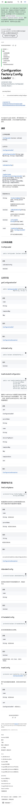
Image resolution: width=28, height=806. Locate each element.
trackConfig (14, 228)
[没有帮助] (15, 45)
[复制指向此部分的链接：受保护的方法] (14, 483)
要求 (2, 740)
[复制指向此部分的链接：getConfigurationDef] (18, 283)
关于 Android (4, 796)
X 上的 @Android (5, 756)
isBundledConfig (16, 209)
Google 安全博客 (5, 764)
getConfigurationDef (9, 154)
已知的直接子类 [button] (13, 103)
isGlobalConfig (7, 165)
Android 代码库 (5, 737)
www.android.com (5, 783)
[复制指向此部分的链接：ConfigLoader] (12, 247)
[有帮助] (13, 45)
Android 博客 (4, 761)
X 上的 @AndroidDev (6, 759)
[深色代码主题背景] (26, 252)
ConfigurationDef (8, 150)
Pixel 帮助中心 (4, 781)
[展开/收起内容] (8, 49)
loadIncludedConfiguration (6, 175)
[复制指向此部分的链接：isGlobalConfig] (13, 348)
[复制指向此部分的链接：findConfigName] (14, 488)
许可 (20, 796)
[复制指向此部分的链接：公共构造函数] (14, 242)
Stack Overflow (5, 788)
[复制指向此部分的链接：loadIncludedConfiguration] (21, 374)
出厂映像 (3, 747)
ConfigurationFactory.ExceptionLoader (12, 103)
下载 (2, 742)
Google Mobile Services (7, 786)
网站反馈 (11, 799)
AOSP (2, 42)
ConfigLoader (7, 138)
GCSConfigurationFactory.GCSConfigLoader (13, 105)
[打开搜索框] (18, 2)
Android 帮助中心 (5, 778)
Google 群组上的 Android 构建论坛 (9, 769)
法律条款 (15, 796)
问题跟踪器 (4, 791)
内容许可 (16, 724)
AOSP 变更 (17, 21)
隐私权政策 (5, 799)
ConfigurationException (10, 340)
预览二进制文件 (5, 745)
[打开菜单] (2, 2)
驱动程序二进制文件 (6, 750)
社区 (10, 796)
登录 (25, 2)
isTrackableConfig (14, 220)
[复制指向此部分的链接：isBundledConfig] (14, 569)
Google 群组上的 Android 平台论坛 (9, 766)
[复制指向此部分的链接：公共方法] (10, 278)
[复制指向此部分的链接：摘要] (6, 128)
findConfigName (15, 198)
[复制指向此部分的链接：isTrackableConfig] (15, 617)
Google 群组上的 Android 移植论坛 (9, 772)
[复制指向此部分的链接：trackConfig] (11, 668)
